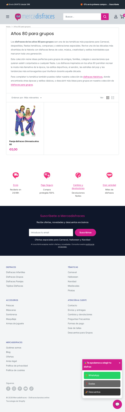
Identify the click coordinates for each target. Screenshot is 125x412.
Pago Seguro (47, 185)
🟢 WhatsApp (92, 375)
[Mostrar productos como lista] (112, 97)
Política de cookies (15, 370)
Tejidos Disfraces (14, 286)
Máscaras (11, 310)
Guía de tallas (74, 328)
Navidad (72, 281)
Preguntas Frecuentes (79, 319)
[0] (122, 16)
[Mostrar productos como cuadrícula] (107, 97)
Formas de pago (76, 323)
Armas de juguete (15, 323)
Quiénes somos (13, 347)
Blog (8, 352)
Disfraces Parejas (14, 281)
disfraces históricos (92, 76)
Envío (15, 185)
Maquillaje (11, 319)
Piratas (71, 290)
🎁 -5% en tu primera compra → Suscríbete (99, 4)
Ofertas (10, 356)
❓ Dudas (90, 383)
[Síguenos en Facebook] (8, 388)
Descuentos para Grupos (80, 332)
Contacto (72, 305)
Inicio (8, 27)
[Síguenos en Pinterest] (20, 388)
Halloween (73, 276)
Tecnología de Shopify (15, 401)
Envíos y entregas (77, 310)
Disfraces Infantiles (15, 272)
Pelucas (10, 305)
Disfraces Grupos (14, 276)
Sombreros (11, 314)
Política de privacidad (17, 365)
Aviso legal (11, 361)
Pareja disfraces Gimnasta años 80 (24, 143)
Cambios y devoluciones (80, 314)
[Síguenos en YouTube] (25, 388)
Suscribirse (85, 232)
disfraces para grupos (22, 84)
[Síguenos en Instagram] (14, 388)
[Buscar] (105, 16)
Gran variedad (109, 185)
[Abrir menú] (7, 16)
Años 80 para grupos (22, 27)
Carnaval (72, 272)
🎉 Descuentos (92, 392)
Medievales (73, 286)
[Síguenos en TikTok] (31, 388)
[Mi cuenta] (115, 16)
